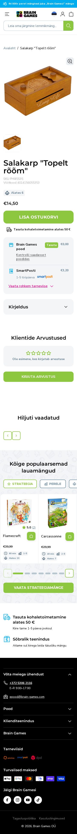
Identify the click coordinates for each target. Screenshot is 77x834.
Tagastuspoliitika (24, 818)
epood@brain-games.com (27, 697)
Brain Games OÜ (44, 826)
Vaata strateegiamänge (38, 588)
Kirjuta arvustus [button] (38, 376)
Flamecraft (12, 536)
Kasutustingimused (52, 818)
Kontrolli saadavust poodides (31, 257)
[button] (18, 573)
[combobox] (38, 26)
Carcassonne (51, 536)
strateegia (22, 484)
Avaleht (9, 48)
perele (55, 484)
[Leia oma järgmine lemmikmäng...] (68, 26)
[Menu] (8, 14)
